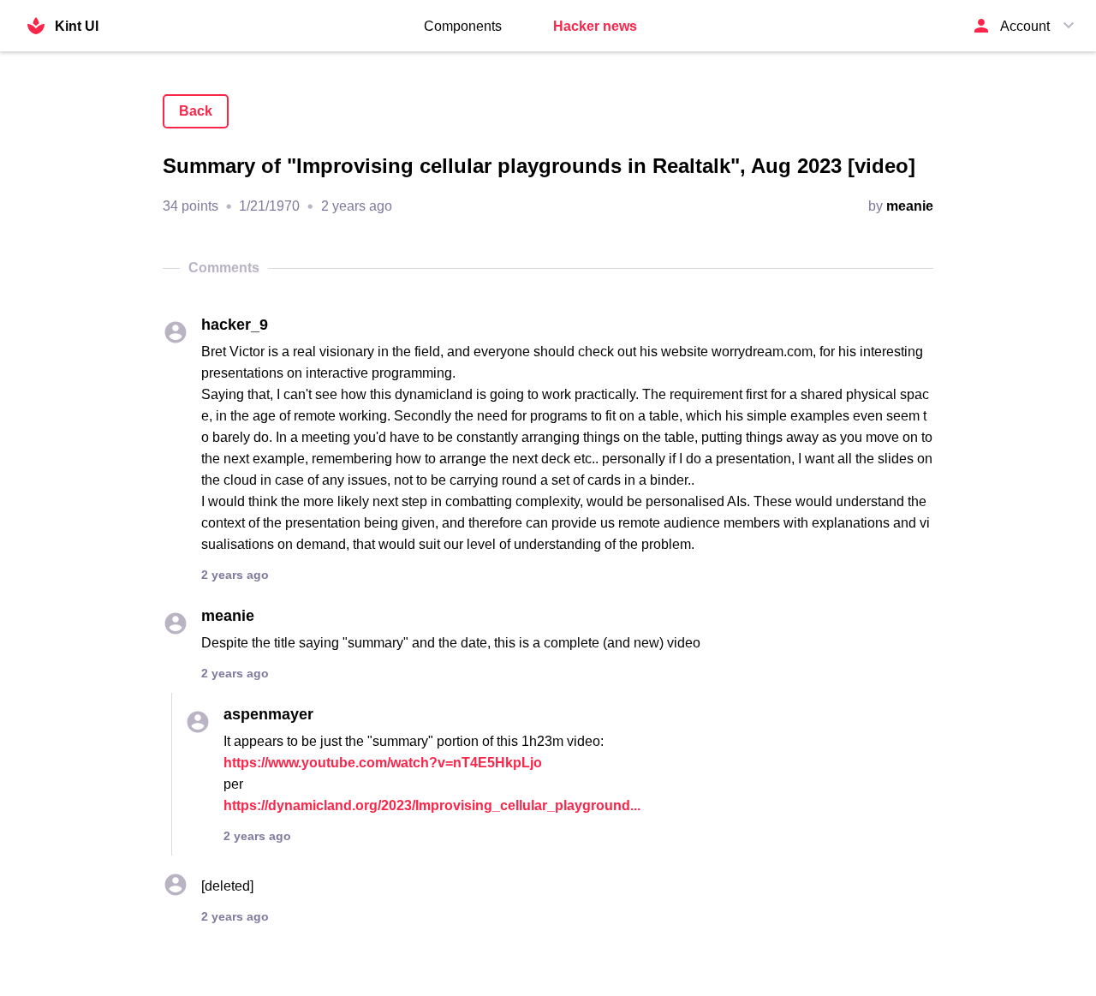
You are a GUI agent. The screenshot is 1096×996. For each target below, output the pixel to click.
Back (195, 111)
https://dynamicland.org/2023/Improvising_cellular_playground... (431, 805)
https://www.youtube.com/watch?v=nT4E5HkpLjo (382, 762)
